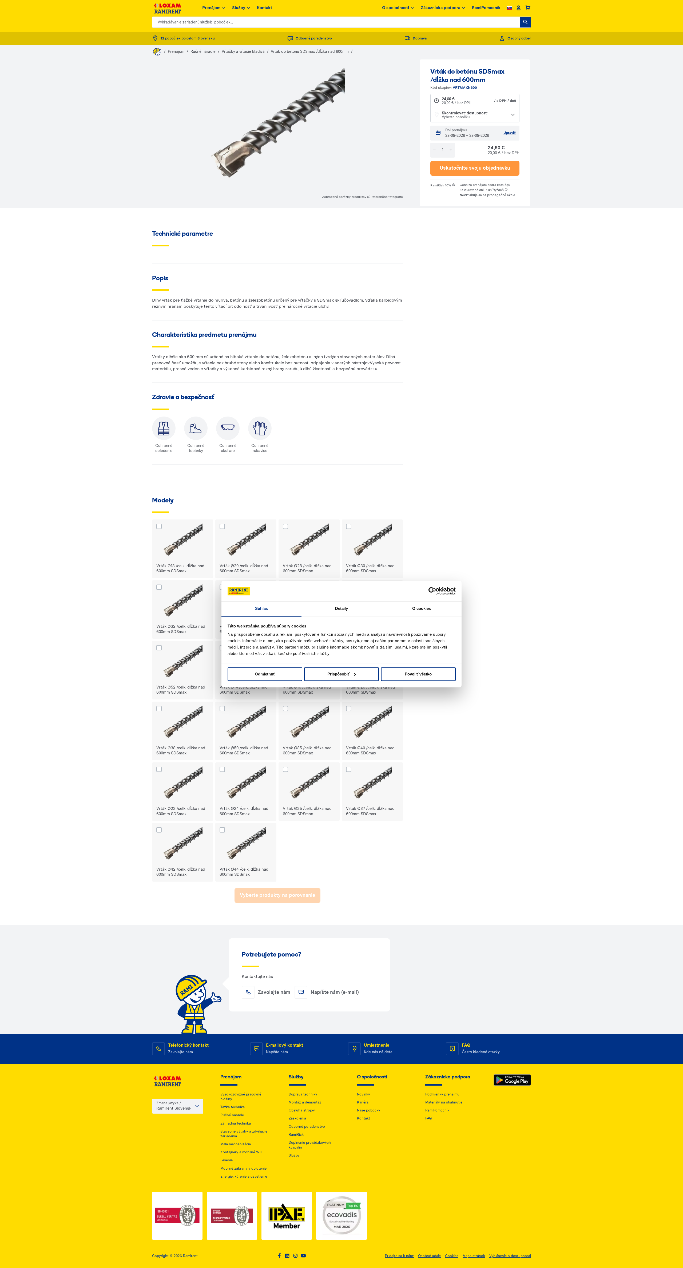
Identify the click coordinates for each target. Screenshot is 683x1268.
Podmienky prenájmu (442, 1094)
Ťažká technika (232, 1107)
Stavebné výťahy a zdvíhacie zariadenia (243, 1133)
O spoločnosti (395, 7)
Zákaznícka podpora (440, 7)
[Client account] (518, 8)
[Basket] (528, 8)
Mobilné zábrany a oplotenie (243, 1168)
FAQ (428, 1118)
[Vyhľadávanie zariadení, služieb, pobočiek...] (525, 22)
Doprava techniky (303, 1094)
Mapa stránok (474, 1256)
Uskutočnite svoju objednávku (475, 168)
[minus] (434, 150)
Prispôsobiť (338, 674)
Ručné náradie (203, 51)
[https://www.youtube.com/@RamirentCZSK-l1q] (303, 1256)
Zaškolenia (297, 1118)
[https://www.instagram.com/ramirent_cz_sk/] (295, 1256)
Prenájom (211, 7)
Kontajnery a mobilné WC (241, 1152)
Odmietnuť (265, 674)
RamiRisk (296, 1135)
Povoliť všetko (418, 674)
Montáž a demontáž (305, 1102)
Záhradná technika (235, 1123)
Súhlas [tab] (261, 608)
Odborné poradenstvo (307, 1127)
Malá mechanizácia (235, 1144)
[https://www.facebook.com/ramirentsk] (279, 1256)
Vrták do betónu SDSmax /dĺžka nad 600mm (310, 51)
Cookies (451, 1256)
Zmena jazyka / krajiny (168, 1103)
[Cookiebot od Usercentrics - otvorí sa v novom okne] (432, 591)
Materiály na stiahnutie (443, 1102)
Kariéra (362, 1102)
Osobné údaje (429, 1256)
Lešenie (226, 1160)
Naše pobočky (368, 1110)
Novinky (363, 1094)
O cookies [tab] (421, 608)
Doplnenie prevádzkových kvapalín (310, 1145)
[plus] (451, 150)
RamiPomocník (486, 7)
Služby (238, 7)
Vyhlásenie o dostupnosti (510, 1256)
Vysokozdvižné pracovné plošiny (240, 1096)
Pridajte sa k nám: (399, 1256)
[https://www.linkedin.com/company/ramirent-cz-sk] (287, 1256)
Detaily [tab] (341, 608)
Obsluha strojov (302, 1110)
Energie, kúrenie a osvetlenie (243, 1176)
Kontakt (264, 7)
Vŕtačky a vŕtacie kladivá (243, 51)
